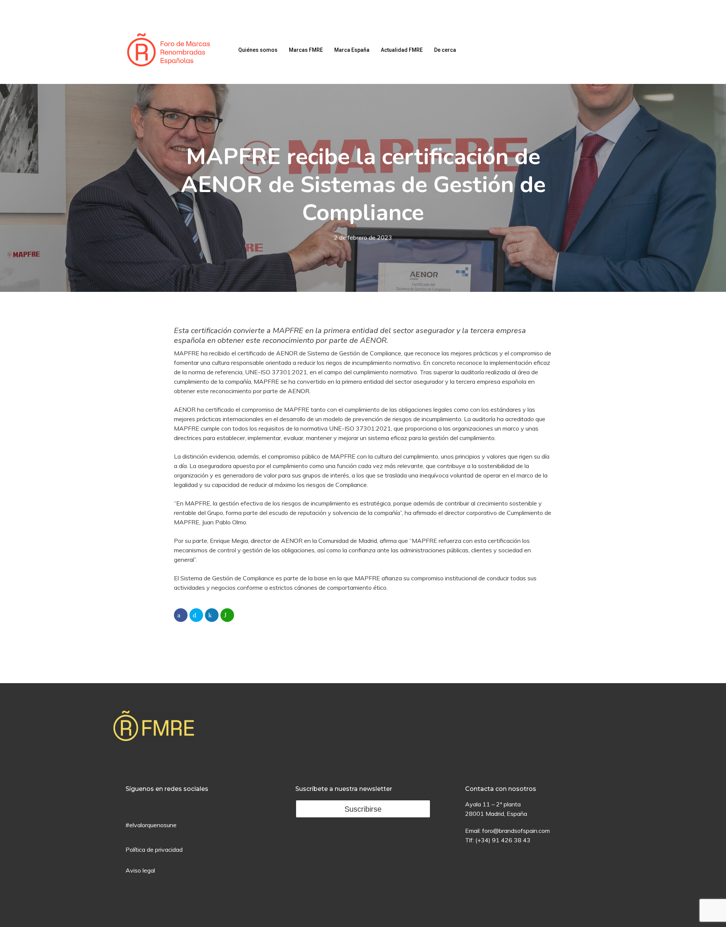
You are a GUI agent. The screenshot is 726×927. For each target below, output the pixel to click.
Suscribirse (363, 809)
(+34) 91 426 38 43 (503, 840)
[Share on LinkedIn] (212, 615)
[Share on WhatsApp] (227, 615)
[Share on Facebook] (181, 615)
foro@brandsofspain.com (516, 830)
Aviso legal (140, 870)
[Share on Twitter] (196, 615)
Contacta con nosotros (500, 788)
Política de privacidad (154, 849)
